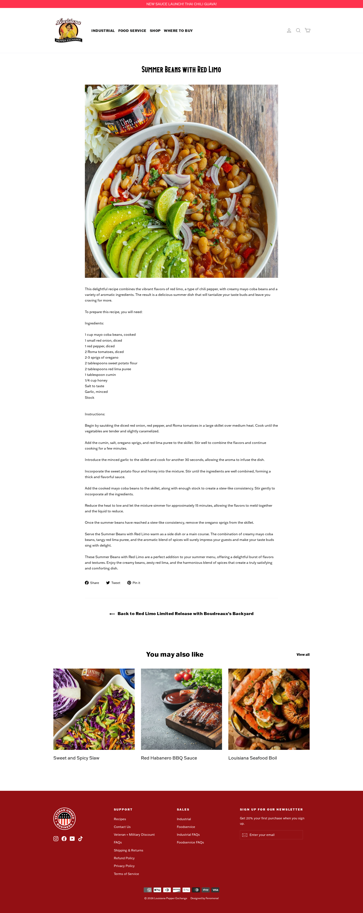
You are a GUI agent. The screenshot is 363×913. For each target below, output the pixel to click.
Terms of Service (126, 874)
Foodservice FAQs (190, 842)
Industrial (184, 819)
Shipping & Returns (128, 850)
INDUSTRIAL (103, 30)
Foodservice (186, 827)
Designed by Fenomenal (205, 898)
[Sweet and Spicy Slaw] (94, 709)
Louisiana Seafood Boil (252, 758)
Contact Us (122, 827)
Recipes (120, 819)
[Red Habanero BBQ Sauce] (181, 709)
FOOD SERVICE (132, 30)
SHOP (155, 30)
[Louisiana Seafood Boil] (269, 709)
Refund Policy (124, 858)
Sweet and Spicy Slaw (76, 758)
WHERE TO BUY (178, 30)
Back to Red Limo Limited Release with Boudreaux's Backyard (185, 613)
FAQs (118, 842)
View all (303, 654)
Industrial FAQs (188, 835)
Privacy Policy (124, 866)
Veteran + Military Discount (134, 835)
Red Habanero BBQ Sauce (169, 758)
